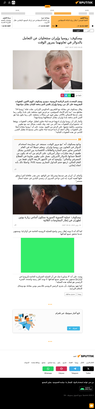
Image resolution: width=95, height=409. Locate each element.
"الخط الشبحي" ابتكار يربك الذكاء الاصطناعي (73, 20)
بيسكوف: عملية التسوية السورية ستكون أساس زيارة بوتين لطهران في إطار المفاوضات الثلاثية (50, 219)
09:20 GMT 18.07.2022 (73, 47)
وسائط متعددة (35, 362)
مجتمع (43, 362)
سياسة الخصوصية (59, 382)
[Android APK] (86, 388)
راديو (59, 362)
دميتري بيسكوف (70, 294)
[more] (15, 169)
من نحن (91, 382)
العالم (82, 362)
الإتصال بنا (69, 382)
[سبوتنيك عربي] (84, 4)
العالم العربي (90, 362)
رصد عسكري (51, 362)
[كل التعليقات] (91, 405)
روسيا (79, 294)
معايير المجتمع (47, 382)
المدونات (26, 362)
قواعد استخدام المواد (80, 382)
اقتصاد (71, 362)
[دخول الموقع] (9, 2)
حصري (64, 362)
